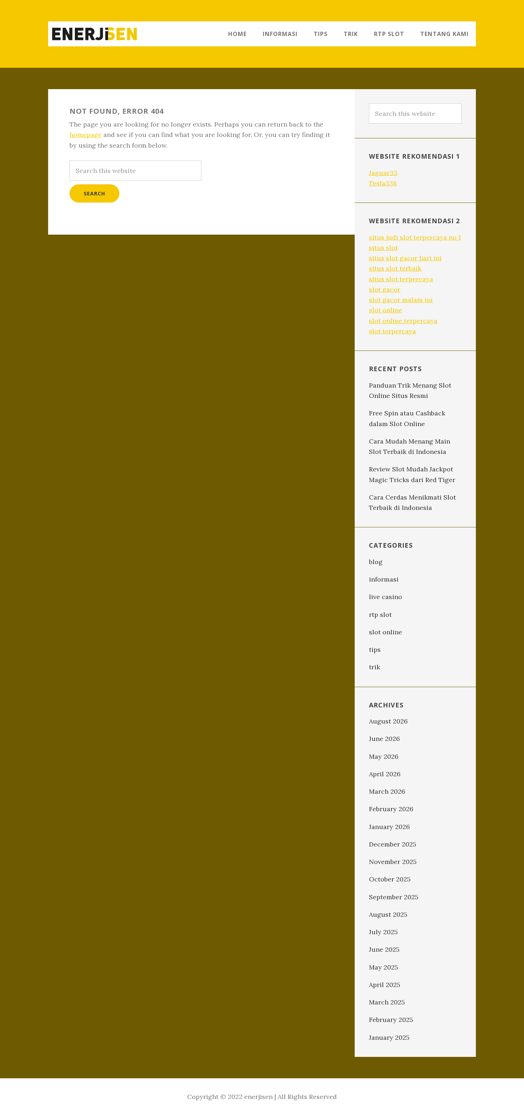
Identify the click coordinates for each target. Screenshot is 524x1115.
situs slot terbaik (395, 268)
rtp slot (380, 614)
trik (374, 667)
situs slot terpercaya (401, 279)
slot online (385, 310)
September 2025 (393, 897)
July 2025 (383, 932)
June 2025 (384, 949)
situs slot (383, 248)
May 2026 (384, 756)
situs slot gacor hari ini (405, 258)
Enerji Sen (94, 33)
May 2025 (383, 967)
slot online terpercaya (403, 321)
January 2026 (389, 827)
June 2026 (384, 739)
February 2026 (391, 809)
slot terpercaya (392, 331)
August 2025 (388, 914)
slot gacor (384, 289)
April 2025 (384, 985)
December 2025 (392, 844)
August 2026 (388, 721)
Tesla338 (383, 183)
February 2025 (391, 1020)
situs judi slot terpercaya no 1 (415, 237)
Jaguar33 (383, 173)
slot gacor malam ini (401, 300)
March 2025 (387, 1002)
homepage (86, 135)
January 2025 (389, 1037)
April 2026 (385, 774)
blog (375, 562)
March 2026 (387, 791)
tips (375, 649)
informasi (384, 579)
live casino (385, 597)
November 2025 (393, 862)
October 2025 (390, 879)
